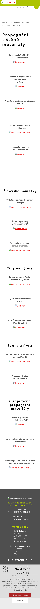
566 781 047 (21, 516)
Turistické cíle (20, 560)
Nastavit (20, 601)
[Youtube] (20, 6)
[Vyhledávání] (32, 6)
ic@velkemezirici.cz (21, 519)
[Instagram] (23, 6)
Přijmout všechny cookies (20, 595)
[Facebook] (17, 6)
